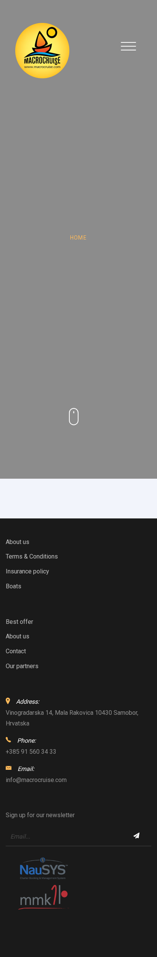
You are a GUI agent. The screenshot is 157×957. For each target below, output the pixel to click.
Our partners (22, 666)
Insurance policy (27, 571)
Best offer (19, 621)
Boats (13, 586)
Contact (16, 651)
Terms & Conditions (32, 556)
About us (17, 542)
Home (78, 238)
